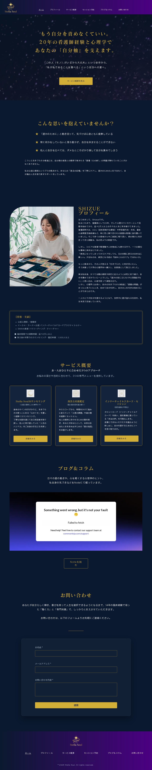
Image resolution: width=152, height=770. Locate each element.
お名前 (39, 647)
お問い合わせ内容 (44, 680)
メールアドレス (43, 664)
